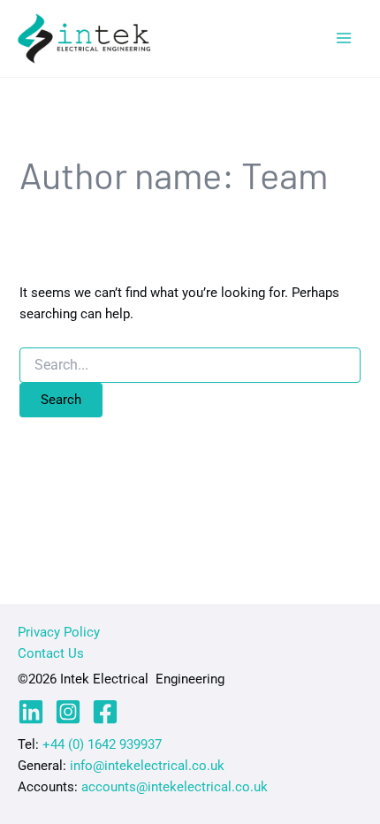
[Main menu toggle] (343, 38)
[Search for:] (189, 365)
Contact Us (51, 653)
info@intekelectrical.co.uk (147, 766)
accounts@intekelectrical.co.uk (174, 787)
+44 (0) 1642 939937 (102, 744)
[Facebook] (105, 711)
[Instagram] (68, 711)
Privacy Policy (59, 632)
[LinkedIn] (31, 711)
